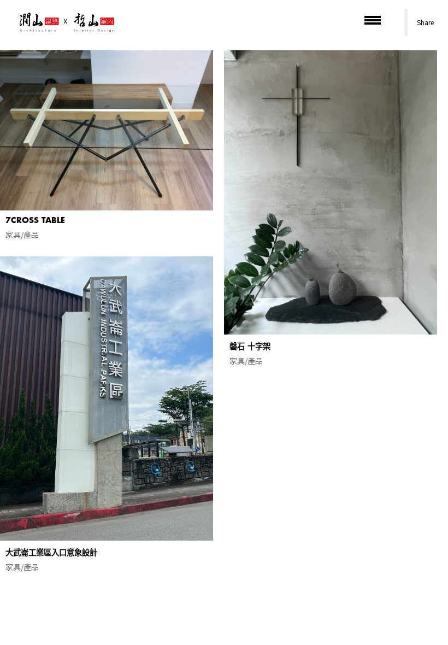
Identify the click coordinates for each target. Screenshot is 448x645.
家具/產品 (22, 234)
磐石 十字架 (249, 347)
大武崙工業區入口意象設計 (51, 553)
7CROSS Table (35, 220)
